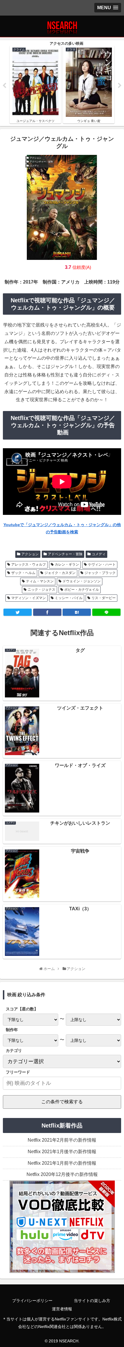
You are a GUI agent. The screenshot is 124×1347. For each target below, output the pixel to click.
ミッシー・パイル (68, 598)
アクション (30, 554)
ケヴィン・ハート (102, 564)
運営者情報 (62, 1309)
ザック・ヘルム (23, 573)
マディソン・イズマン (28, 598)
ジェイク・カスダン (60, 573)
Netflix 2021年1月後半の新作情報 (62, 1151)
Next (120, 86)
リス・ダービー (103, 598)
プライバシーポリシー (32, 1300)
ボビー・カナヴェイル (81, 590)
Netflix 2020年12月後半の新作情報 (62, 1174)
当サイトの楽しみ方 (92, 1300)
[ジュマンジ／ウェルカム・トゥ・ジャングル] (77, 612)
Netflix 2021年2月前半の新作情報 (62, 1140)
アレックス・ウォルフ (28, 564)
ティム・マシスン (40, 581)
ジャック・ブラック (100, 573)
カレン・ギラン (67, 564)
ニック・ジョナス (41, 590)
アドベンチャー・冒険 (65, 554)
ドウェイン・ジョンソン (82, 581)
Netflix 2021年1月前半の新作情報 (62, 1163)
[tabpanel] (35, 84)
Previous (4, 86)
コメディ (99, 554)
